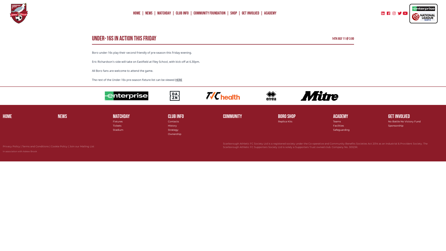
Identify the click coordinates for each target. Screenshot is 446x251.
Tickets (117, 125)
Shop (233, 13)
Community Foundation (209, 13)
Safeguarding (341, 129)
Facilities (338, 125)
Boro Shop (287, 116)
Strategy (173, 129)
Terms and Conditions (36, 146)
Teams (337, 121)
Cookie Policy (60, 146)
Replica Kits (285, 121)
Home (136, 13)
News (148, 13)
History (172, 125)
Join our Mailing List (82, 146)
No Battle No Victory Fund (404, 121)
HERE (178, 80)
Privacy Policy (12, 146)
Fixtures (118, 121)
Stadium (118, 129)
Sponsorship (395, 125)
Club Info (182, 13)
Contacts (173, 121)
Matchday (164, 13)
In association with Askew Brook (20, 151)
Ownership (174, 134)
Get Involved (250, 13)
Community (232, 116)
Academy (270, 13)
